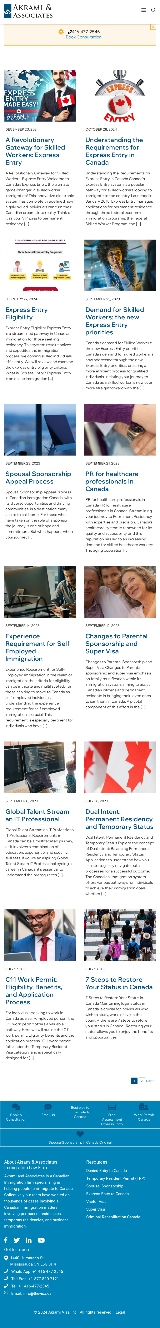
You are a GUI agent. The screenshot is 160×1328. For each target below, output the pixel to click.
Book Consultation (84, 36)
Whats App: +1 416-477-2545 (36, 1271)
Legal (120, 1312)
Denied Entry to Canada (106, 1170)
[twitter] (17, 1240)
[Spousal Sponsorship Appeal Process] (40, 474)
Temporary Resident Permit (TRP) (115, 1178)
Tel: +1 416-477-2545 (29, 1286)
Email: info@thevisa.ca (30, 1293)
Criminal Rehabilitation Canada (113, 1217)
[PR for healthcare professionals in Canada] (120, 480)
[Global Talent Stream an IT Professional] (40, 811)
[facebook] (5, 1240)
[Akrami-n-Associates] (28, 6)
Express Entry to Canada (107, 1193)
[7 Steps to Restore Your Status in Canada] (120, 976)
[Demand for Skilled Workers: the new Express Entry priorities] (120, 317)
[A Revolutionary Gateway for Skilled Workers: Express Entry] (40, 150)
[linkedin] (28, 1240)
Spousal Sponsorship (105, 1186)
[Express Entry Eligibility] (40, 312)
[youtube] (41, 1240)
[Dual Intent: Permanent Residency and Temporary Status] (120, 821)
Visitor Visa (96, 1201)
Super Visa (95, 1209)
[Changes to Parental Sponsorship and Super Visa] (120, 640)
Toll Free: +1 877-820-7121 (34, 1278)
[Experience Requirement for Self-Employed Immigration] (40, 649)
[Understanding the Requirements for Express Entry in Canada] (120, 150)
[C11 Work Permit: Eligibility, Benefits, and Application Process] (40, 987)
